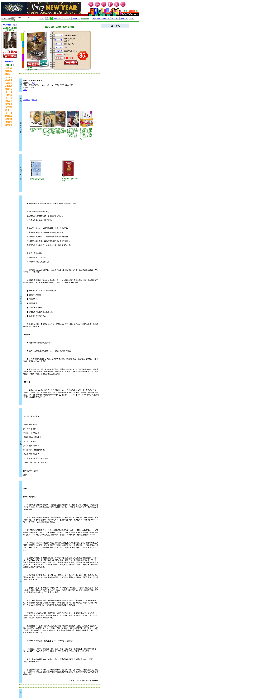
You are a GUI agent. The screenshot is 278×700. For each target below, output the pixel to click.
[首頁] (123, 6)
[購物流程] (96, 19)
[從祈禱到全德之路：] (73, 119)
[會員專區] (75, 19)
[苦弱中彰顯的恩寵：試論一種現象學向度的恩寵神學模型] (48, 119)
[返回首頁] (131, 19)
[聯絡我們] (123, 19)
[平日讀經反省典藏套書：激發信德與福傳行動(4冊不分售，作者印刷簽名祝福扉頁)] (86, 119)
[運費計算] (105, 19)
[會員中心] (110, 6)
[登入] (41, 19)
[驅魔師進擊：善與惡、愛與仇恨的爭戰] (60, 119)
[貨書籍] (85, 19)
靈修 (34, 83)
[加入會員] (104, 6)
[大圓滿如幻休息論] (38, 168)
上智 (66, 47)
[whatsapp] (51, 19)
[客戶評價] (47, 19)
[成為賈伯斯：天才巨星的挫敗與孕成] (10, 40)
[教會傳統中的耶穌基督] (36, 119)
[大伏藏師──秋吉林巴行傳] (70, 168)
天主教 (34, 100)
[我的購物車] (97, 6)
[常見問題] (117, 6)
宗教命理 (26, 100)
